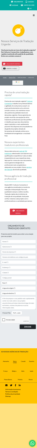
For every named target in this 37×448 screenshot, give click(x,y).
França (5, 371)
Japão (31, 371)
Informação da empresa (13, 389)
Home (5, 77)
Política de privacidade (12, 394)
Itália (22, 371)
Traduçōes (12, 77)
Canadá (23, 361)
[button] (33, 8)
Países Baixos (8, 379)
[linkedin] (18, 385)
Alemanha (6, 361)
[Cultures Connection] (11, 15)
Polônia (20, 379)
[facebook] (14, 385)
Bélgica (14, 371)
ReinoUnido (15, 361)
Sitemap (8, 396)
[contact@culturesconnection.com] (6, 385)
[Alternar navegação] (34, 15)
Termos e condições (11, 392)
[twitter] (10, 385)
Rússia (31, 379)
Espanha (31, 361)
